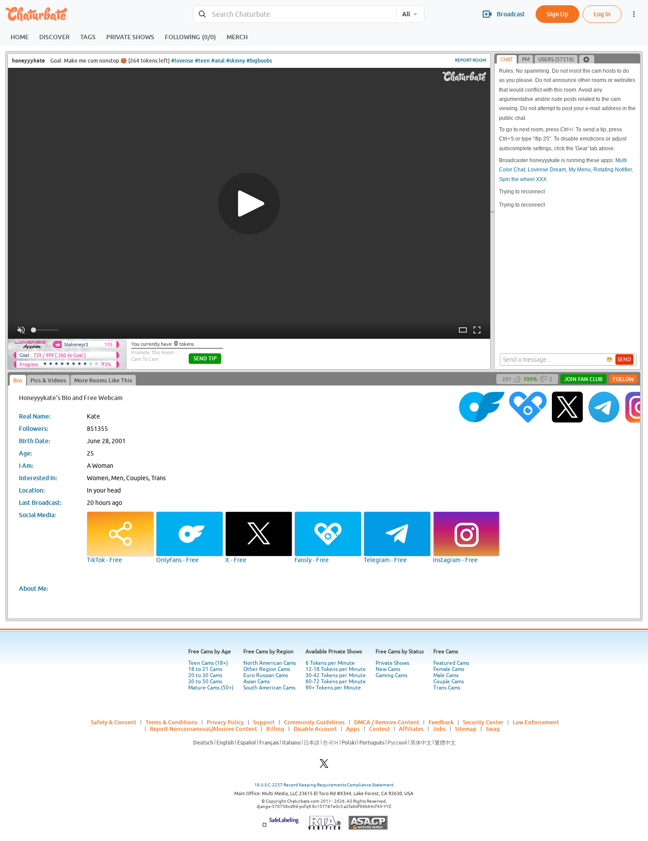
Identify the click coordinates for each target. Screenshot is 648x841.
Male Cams (445, 675)
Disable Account (315, 728)
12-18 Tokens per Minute (335, 669)
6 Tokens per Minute (330, 663)
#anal (218, 60)
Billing (275, 728)
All (406, 14)
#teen (202, 60)
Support (264, 722)
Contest (379, 728)
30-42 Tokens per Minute (335, 675)
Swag (493, 728)
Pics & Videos (48, 380)
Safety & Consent (113, 722)
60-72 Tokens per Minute (335, 681)
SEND (624, 359)
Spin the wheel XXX (523, 179)
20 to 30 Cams (205, 675)
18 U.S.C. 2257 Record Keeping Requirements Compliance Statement (324, 784)
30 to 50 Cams (205, 681)
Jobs (439, 728)
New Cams (388, 669)
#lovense (182, 60)
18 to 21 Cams (205, 669)
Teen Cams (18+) (208, 663)
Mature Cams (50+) (211, 688)
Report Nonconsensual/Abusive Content (203, 728)
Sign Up (557, 14)
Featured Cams (451, 663)
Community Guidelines (314, 722)
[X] (324, 766)
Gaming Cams (391, 675)
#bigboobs (259, 60)
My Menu (580, 170)
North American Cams (269, 663)
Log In (602, 14)
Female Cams (448, 669)
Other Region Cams (266, 669)
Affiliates (411, 728)
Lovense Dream (547, 170)
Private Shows (392, 663)
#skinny (235, 60)
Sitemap (466, 728)
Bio (17, 380)
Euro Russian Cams (265, 675)
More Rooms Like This (103, 380)
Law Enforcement (536, 722)
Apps (353, 728)
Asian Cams (256, 681)
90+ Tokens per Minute (333, 688)
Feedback (441, 722)
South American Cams (269, 688)
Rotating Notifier (612, 170)
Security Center (483, 722)
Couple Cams (448, 681)
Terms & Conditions (171, 722)
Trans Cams (446, 688)
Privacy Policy (225, 722)
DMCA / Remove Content (386, 722)
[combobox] (294, 14)
